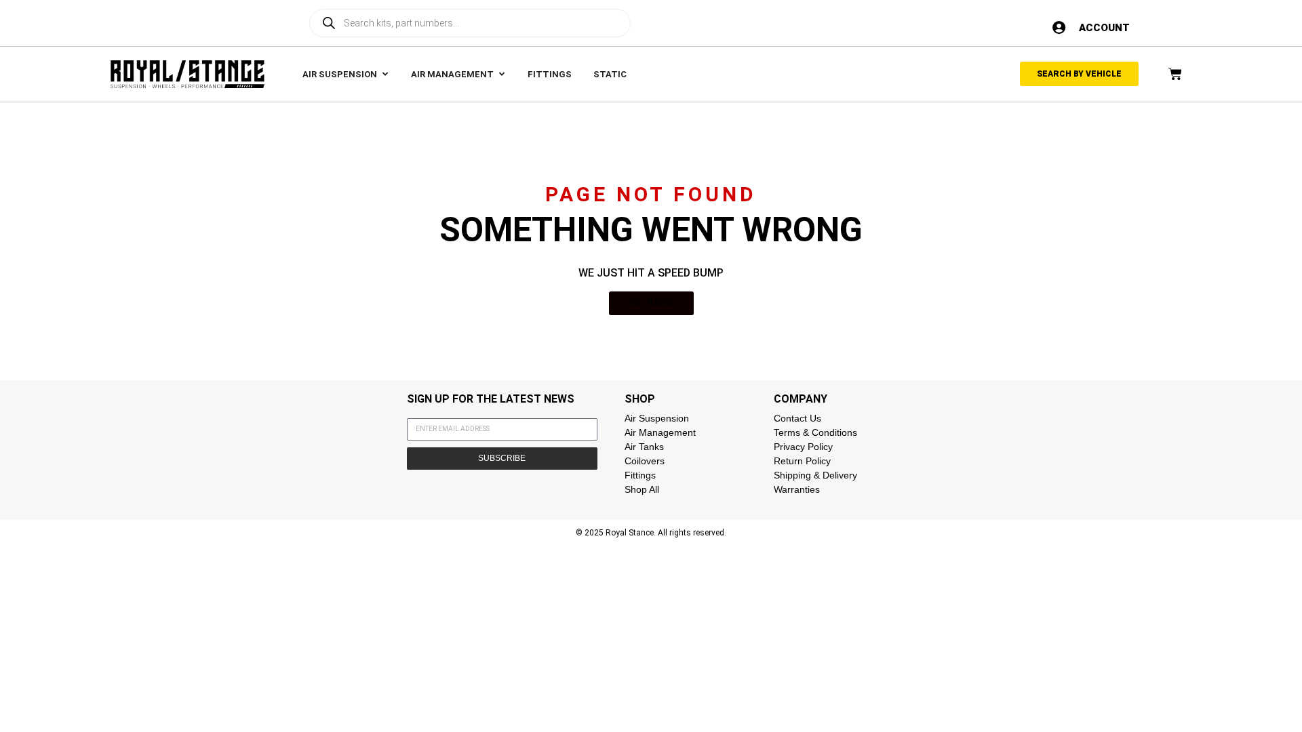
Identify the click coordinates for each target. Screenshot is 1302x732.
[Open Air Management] (501, 74)
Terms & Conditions (815, 432)
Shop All (642, 489)
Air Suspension (657, 418)
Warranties (797, 489)
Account (1104, 28)
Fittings (640, 475)
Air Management (660, 432)
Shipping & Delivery (815, 475)
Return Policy (802, 460)
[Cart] (1175, 74)
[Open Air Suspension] (384, 74)
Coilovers (645, 460)
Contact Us (797, 418)
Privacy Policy (803, 446)
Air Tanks (644, 446)
